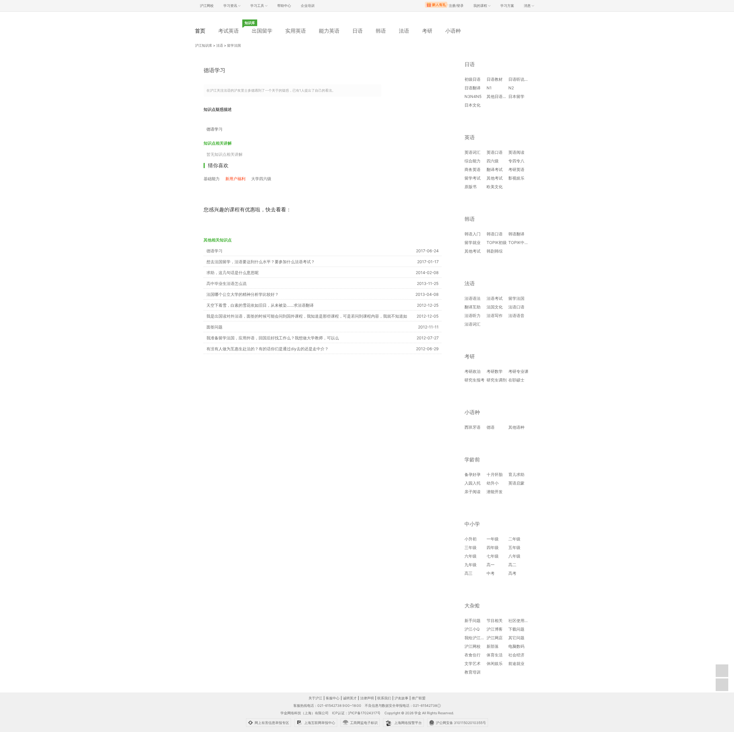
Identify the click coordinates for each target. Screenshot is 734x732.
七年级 (493, 556)
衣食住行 (472, 654)
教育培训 (472, 672)
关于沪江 (315, 698)
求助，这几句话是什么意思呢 (232, 272)
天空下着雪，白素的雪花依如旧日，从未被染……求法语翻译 (260, 305)
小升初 (470, 538)
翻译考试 (495, 169)
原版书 (470, 186)
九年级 (470, 564)
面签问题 (214, 326)
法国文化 (495, 306)
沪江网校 (472, 646)
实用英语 (295, 31)
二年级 (514, 538)
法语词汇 (472, 324)
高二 (512, 564)
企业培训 (308, 5)
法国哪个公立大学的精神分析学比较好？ (242, 294)
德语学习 (214, 250)
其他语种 (516, 427)
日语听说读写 (520, 79)
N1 (489, 87)
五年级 (514, 547)
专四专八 (516, 160)
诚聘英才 (350, 698)
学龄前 (472, 459)
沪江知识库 (203, 45)
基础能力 (212, 178)
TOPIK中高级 (520, 242)
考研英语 (516, 169)
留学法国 (234, 45)
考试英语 (228, 31)
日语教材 (495, 79)
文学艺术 (472, 663)
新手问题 (472, 620)
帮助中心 (284, 5)
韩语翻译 (516, 233)
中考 (491, 573)
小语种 (453, 31)
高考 (512, 573)
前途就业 (516, 663)
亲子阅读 (472, 491)
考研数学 (495, 371)
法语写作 (495, 315)
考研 (427, 31)
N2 (511, 87)
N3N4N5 (473, 96)
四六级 (493, 160)
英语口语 (495, 152)
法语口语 (516, 306)
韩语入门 (472, 233)
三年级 (470, 547)
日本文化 (472, 105)
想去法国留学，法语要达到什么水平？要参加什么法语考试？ (260, 261)
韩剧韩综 (495, 251)
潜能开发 (495, 491)
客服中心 (332, 698)
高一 (491, 564)
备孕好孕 (472, 474)
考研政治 (472, 371)
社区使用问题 (520, 620)
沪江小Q (472, 629)
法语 (404, 31)
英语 (469, 137)
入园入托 (472, 483)
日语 (357, 31)
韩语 (381, 31)
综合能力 (472, 160)
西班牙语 (472, 427)
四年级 (493, 547)
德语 (491, 427)
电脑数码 (516, 646)
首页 (200, 31)
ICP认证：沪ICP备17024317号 (356, 713)
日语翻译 (472, 87)
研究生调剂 (497, 379)
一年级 (493, 538)
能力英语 (329, 31)
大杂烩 (472, 606)
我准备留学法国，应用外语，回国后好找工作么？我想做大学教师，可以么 (272, 337)
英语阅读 (516, 152)
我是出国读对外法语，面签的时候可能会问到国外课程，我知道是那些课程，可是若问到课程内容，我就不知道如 (306, 316)
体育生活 (495, 654)
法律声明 (367, 698)
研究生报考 (474, 379)
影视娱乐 (516, 178)
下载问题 (516, 629)
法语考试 (495, 298)
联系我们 (384, 698)
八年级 (514, 556)
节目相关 (495, 620)
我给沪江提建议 (478, 637)
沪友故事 (401, 698)
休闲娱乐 (495, 663)
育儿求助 (516, 474)
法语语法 (472, 298)
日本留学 (516, 96)
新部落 (493, 646)
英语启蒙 (516, 483)
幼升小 (493, 483)
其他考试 (495, 178)
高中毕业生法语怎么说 (226, 283)
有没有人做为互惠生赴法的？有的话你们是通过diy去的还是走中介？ (267, 348)
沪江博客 (495, 629)
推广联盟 (418, 698)
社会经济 (516, 654)
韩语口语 (495, 233)
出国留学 (262, 31)
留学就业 (472, 242)
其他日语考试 (499, 96)
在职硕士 (516, 379)
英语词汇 (472, 152)
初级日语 (472, 79)
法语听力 (472, 315)
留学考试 (472, 178)
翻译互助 (472, 306)
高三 (468, 573)
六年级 (470, 556)
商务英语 (472, 169)
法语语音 (516, 315)
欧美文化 (495, 186)
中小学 (472, 524)
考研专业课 (518, 371)
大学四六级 (261, 178)
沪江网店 (495, 637)
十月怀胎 (495, 474)
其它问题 (516, 637)
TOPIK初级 (497, 242)
